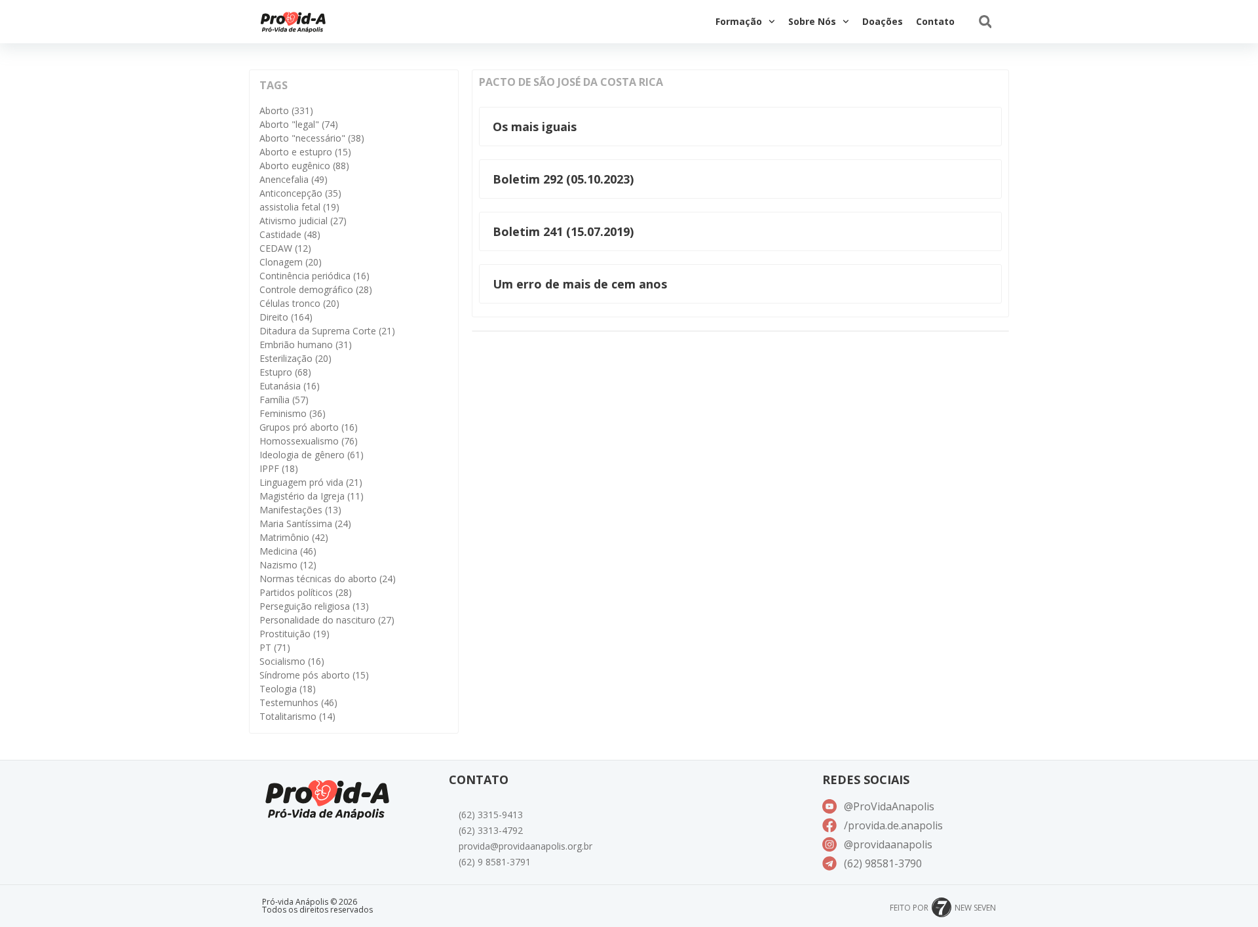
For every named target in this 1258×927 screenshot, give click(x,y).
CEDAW (285, 248)
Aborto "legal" (298, 124)
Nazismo (287, 565)
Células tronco (299, 303)
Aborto (286, 110)
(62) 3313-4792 (491, 830)
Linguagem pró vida (310, 482)
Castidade (289, 234)
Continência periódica (314, 275)
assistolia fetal (299, 207)
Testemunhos (298, 702)
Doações (882, 21)
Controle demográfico (315, 289)
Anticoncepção (300, 193)
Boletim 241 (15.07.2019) (563, 231)
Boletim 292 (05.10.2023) (563, 179)
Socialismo (291, 661)
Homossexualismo (308, 441)
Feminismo (292, 413)
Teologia (287, 688)
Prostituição (294, 633)
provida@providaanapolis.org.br (525, 846)
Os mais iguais (535, 126)
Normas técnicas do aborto (327, 578)
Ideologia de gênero (311, 454)
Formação (738, 21)
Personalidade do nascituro (326, 620)
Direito (286, 317)
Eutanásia (289, 386)
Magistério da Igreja (311, 496)
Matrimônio (293, 537)
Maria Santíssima (305, 523)
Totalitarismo (297, 716)
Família (284, 399)
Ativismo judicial (303, 220)
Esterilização (295, 358)
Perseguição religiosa (314, 606)
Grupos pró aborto (308, 427)
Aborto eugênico (304, 165)
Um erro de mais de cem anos (580, 284)
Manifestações (300, 509)
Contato (935, 21)
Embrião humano (305, 344)
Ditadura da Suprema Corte (327, 331)
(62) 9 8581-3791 (495, 862)
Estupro (285, 372)
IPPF (278, 468)
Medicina (287, 551)
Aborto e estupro (305, 152)
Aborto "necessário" (311, 138)
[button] (985, 22)
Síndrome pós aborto (314, 675)
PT (274, 647)
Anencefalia (293, 179)
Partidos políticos (305, 592)
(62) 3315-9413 (491, 814)
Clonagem (290, 262)
